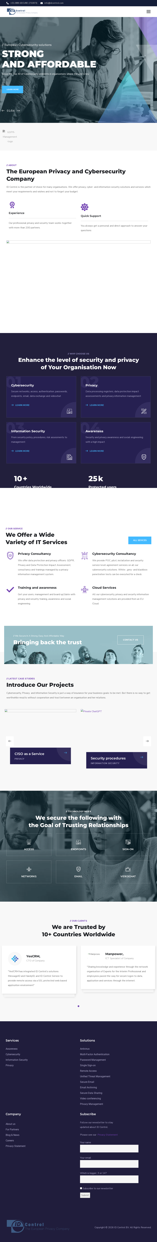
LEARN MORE (13, 89)
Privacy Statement (108, 1134)
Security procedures (32, 758)
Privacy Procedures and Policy (111, 756)
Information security (29, 763)
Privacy (96, 763)
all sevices (140, 540)
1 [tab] (78, 1006)
